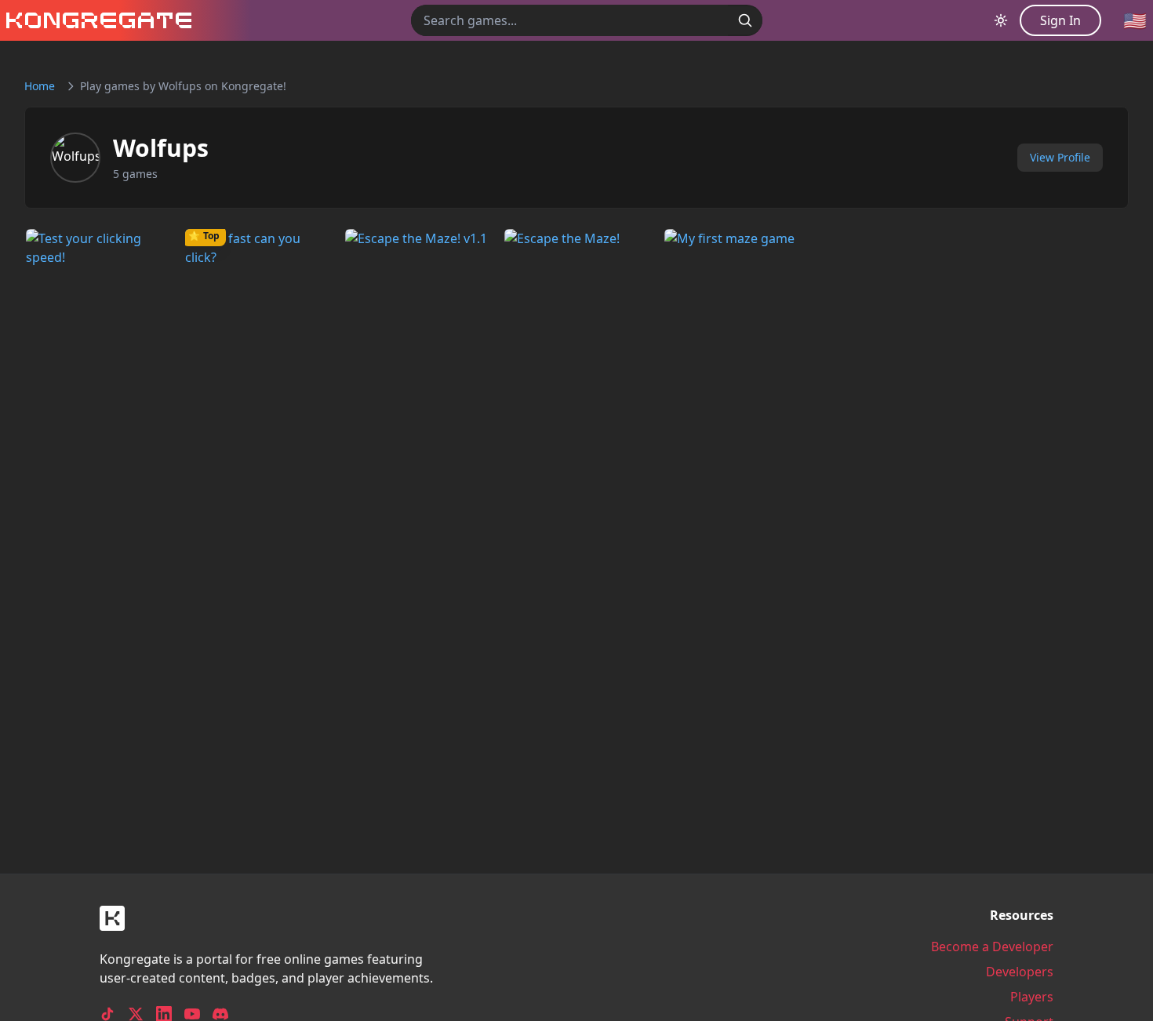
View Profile (1060, 157)
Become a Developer (992, 946)
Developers (1019, 971)
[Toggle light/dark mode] (1000, 20)
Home (39, 85)
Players (1031, 996)
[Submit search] (745, 20)
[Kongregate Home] (95, 20)
